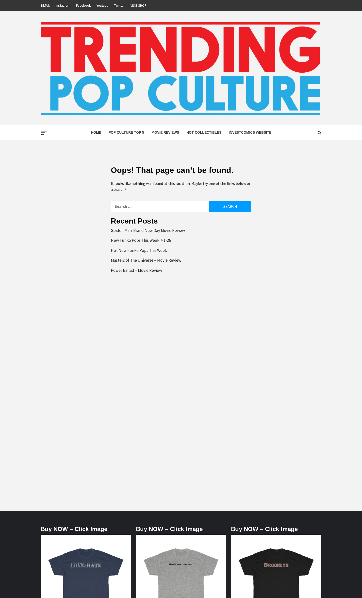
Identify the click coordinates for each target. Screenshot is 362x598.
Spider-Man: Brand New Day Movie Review (148, 230)
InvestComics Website (250, 132)
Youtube (103, 5)
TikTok (45, 5)
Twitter (119, 5)
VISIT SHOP (139, 5)
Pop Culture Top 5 (126, 132)
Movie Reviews (165, 132)
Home (96, 132)
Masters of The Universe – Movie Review (146, 260)
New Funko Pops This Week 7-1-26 (141, 240)
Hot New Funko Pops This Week (139, 250)
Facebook (83, 5)
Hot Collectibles (203, 132)
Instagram (63, 5)
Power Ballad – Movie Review (136, 270)
